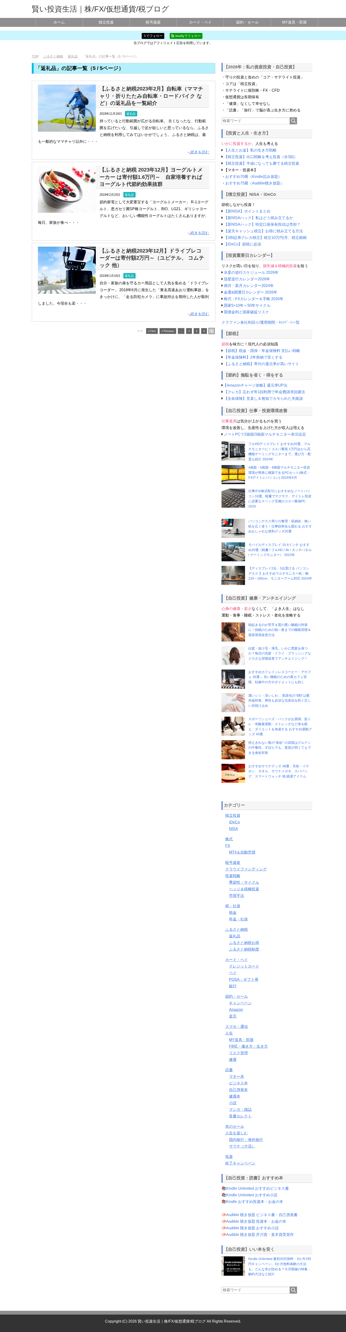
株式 (229, 839)
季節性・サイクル (244, 882)
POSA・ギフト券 (243, 979)
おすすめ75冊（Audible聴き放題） (254, 183)
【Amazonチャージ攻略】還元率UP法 (255, 385)
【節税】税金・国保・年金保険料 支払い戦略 (262, 351)
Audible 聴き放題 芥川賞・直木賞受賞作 (260, 1235)
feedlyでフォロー (187, 36)
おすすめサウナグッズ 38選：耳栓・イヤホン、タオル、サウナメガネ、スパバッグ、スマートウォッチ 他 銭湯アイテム (278, 771)
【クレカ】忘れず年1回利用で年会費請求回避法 (264, 392)
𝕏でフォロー (153, 36)
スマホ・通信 (236, 1027)
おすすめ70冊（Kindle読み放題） (253, 177)
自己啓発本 (238, 1090)
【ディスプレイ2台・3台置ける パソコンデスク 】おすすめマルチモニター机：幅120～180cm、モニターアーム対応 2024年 (280, 573)
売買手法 (236, 896)
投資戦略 (232, 876)
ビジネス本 (238, 1083)
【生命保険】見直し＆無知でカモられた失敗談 (263, 398)
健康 (233, 1060)
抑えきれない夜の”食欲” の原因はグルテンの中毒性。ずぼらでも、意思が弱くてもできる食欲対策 (279, 748)
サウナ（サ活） (242, 1146)
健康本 (234, 1096)
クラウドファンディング (246, 869)
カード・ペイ (200, 22)
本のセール (234, 1126)
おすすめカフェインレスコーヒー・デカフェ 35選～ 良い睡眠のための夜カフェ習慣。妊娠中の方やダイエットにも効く (279, 677)
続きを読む (199, 152)
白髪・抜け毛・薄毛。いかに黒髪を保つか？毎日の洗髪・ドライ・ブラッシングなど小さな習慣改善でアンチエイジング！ (279, 653)
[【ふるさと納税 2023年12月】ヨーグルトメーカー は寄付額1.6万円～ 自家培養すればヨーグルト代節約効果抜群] (67, 209)
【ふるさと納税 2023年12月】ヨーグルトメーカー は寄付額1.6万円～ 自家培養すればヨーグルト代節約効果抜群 (151, 177)
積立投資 (106, 22)
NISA (233, 829)
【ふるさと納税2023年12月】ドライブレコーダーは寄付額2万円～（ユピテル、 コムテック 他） (152, 258)
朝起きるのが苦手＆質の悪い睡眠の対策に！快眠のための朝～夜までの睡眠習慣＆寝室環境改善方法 (279, 630)
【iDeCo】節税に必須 (242, 244)
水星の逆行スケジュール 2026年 (251, 272)
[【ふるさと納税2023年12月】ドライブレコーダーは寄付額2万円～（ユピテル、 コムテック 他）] (67, 290)
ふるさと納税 (236, 929)
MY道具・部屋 (294, 22)
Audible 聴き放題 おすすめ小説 (252, 1228)
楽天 (233, 1016)
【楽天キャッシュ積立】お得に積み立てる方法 (263, 231)
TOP (35, 56)
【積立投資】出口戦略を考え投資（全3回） (261, 157)
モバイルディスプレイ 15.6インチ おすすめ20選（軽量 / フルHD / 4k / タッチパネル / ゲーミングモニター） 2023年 (280, 550)
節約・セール (247, 22)
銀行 (233, 986)
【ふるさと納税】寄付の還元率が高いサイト (261, 364)
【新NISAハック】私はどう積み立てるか (258, 218)
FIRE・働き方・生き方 (248, 1046)
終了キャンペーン (240, 1163)
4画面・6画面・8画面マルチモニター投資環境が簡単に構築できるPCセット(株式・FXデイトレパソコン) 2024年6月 (279, 472)
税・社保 (232, 906)
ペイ (233, 973)
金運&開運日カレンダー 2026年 (250, 292)
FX (227, 846)
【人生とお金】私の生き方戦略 (250, 150)
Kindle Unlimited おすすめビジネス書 (257, 1188)
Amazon (236, 1010)
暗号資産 (153, 22)
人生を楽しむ (236, 1133)
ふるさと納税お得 (244, 943)
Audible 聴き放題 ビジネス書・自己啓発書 (262, 1215)
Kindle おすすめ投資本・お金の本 (254, 1202)
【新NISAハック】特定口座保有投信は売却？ (262, 224)
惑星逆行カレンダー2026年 (247, 279)
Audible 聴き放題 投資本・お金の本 (256, 1221)
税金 (233, 913)
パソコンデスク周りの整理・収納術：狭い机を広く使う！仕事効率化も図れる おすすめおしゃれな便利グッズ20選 (280, 526)
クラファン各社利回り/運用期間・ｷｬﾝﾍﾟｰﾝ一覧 (260, 322)
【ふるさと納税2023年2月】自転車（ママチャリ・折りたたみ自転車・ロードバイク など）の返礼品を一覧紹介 (151, 96)
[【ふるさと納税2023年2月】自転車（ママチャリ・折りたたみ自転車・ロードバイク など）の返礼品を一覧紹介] (67, 128)
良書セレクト (240, 1116)
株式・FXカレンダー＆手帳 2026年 (253, 299)
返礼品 (131, 113)
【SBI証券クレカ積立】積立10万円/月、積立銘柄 (265, 238)
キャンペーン (240, 1003)
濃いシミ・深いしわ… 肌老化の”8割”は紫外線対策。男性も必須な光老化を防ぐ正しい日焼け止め (279, 700)
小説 (233, 1103)
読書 (229, 1070)
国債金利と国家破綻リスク (246, 312)
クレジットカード (244, 966)
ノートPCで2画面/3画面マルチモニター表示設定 (265, 434)
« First (152, 331)
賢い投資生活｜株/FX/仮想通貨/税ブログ (100, 9)
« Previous (168, 331)
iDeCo (234, 822)
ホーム (59, 22)
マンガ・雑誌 (240, 1109)
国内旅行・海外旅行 (246, 1140)
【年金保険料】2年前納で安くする (253, 357)
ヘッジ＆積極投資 (244, 889)
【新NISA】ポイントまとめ (247, 211)
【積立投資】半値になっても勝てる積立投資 (261, 163)
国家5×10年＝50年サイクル (247, 305)
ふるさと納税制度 (244, 949)
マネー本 (236, 1077)
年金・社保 (238, 919)
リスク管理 (238, 1053)
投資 (229, 1157)
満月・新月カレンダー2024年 (249, 286)
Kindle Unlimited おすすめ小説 (252, 1195)
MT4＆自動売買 (242, 852)
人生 (229, 1033)
